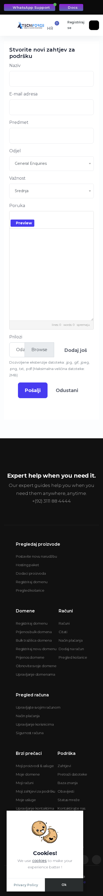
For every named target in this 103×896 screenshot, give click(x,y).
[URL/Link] (38, 216)
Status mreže (69, 800)
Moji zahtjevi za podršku (35, 791)
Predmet (19, 122)
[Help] (40, 223)
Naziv (15, 65)
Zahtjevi (64, 766)
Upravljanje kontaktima (35, 808)
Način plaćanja (70, 640)
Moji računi (25, 783)
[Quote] (70, 216)
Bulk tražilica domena (34, 640)
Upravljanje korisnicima (35, 724)
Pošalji (33, 390)
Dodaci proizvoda (31, 573)
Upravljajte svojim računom (38, 707)
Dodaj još (75, 350)
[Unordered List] (48, 216)
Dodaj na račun (71, 649)
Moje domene (28, 774)
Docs (73, 7)
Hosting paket (27, 565)
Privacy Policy (26, 885)
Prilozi (15, 336)
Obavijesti (66, 791)
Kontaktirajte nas (71, 808)
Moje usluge (26, 800)
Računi (64, 623)
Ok (64, 885)
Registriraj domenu (31, 582)
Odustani (67, 390)
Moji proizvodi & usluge (35, 766)
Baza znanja (68, 783)
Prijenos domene (30, 657)
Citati (63, 632)
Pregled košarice (30, 590)
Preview (24, 223)
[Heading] (29, 216)
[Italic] (22, 216)
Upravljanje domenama (35, 674)
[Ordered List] (55, 216)
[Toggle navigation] (9, 25)
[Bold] (14, 216)
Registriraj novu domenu (36, 649)
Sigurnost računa (30, 733)
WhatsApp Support (31, 7)
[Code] (62, 216)
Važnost (17, 178)
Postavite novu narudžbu (36, 556)
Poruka (17, 205)
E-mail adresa (23, 93)
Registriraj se (76, 25)
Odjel (15, 150)
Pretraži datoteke (72, 774)
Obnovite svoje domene (36, 666)
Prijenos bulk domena (34, 632)
